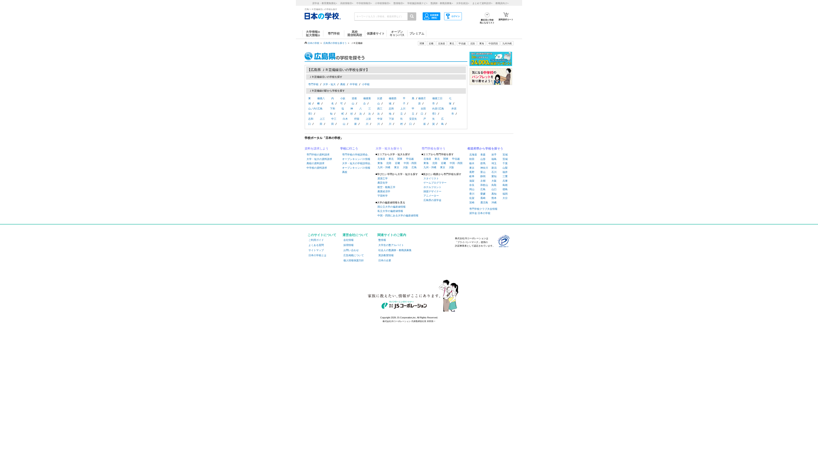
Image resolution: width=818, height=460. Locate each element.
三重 (505, 176)
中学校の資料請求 (317, 167)
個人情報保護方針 (353, 260)
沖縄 (494, 202)
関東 (399, 158)
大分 (505, 198)
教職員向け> (501, 3)
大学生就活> (462, 3)
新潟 (494, 167)
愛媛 (482, 193)
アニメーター (431, 195)
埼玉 (494, 163)
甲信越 (410, 158)
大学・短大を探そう (389, 148)
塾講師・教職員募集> (442, 3)
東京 (396, 167)
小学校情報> (382, 3)
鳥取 (494, 185)
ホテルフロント (432, 187)
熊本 (494, 198)
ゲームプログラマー (434, 182)
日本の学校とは (317, 255)
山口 (494, 189)
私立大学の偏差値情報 (390, 211)
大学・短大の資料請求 (319, 159)
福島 (494, 159)
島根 (505, 185)
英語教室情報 (386, 255)
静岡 (482, 176)
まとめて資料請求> (482, 3)
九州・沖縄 (383, 167)
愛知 (494, 176)
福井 (505, 172)
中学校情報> (364, 3)
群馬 (482, 163)
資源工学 (382, 178)
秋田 (471, 159)
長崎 (482, 198)
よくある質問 (316, 245)
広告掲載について (353, 255)
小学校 (366, 84)
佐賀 (471, 198)
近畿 (397, 163)
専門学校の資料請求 (318, 154)
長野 (471, 172)
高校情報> (346, 3)
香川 (471, 193)
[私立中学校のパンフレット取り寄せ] (490, 83)
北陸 (388, 163)
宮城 (505, 154)
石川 (494, 172)
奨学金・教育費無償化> (324, 3)
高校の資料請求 (315, 163)
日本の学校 (313, 43)
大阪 (405, 167)
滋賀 (471, 180)
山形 (482, 159)
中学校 (353, 84)
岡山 (471, 189)
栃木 (471, 163)
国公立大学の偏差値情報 (391, 206)
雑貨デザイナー (432, 191)
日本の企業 (384, 260)
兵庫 (505, 180)
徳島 (505, 189)
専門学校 (313, 84)
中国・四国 (410, 163)
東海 (380, 163)
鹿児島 (484, 202)
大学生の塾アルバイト (391, 245)
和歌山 (484, 185)
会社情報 (348, 240)
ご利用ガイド (316, 240)
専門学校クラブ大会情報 (483, 208)
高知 (494, 193)
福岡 (505, 193)
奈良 (471, 185)
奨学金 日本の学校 (479, 213)
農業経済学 (383, 191)
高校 (342, 84)
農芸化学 (382, 182)
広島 (414, 167)
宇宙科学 (382, 195)
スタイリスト (431, 178)
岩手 (494, 154)
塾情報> (398, 3)
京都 (482, 180)
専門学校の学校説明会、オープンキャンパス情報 (356, 156)
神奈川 (484, 167)
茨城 (505, 159)
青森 (482, 154)
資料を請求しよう (316, 148)
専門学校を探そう (433, 148)
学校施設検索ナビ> (417, 3)
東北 (391, 158)
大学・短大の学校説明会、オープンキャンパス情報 (357, 165)
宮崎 (471, 202)
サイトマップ (316, 250)
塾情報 (382, 240)
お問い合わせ (351, 250)
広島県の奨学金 (432, 200)
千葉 (505, 163)
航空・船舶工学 (386, 187)
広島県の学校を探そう (335, 43)
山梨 (505, 167)
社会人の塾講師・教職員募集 (395, 250)
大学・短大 (329, 84)
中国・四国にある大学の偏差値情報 (397, 215)
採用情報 (348, 245)
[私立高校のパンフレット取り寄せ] (490, 63)
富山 (482, 172)
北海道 (441, 43)
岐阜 (471, 176)
